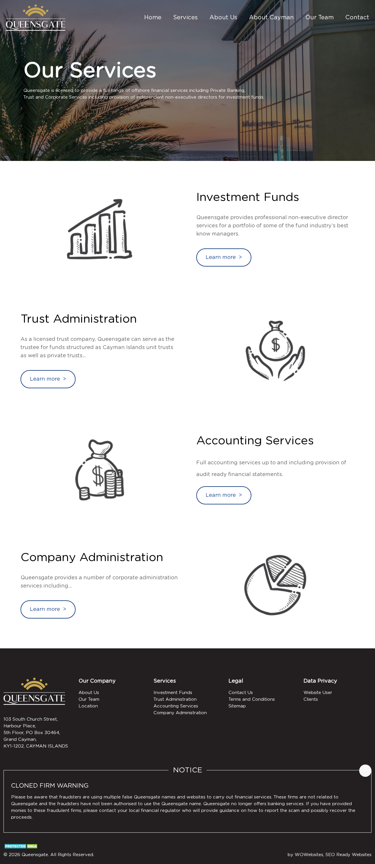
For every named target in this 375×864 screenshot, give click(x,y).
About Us (89, 692)
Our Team (89, 699)
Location (88, 706)
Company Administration (180, 713)
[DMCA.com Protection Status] (22, 848)
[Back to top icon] (365, 771)
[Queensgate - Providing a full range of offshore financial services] (35, 17)
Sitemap (237, 706)
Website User (318, 692)
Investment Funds (173, 692)
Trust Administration (175, 699)
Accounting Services (176, 706)
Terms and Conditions (252, 699)
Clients (311, 699)
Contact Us (241, 692)
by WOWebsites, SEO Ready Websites (329, 855)
